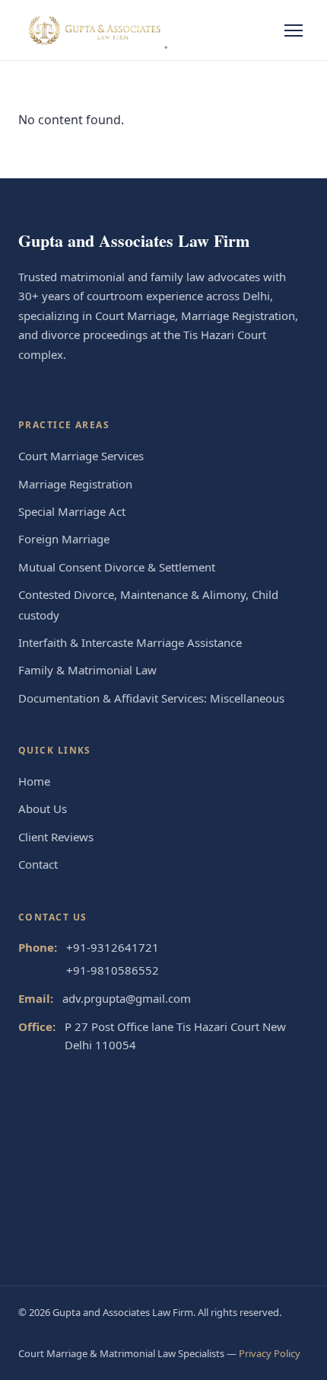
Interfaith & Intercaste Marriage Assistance (130, 642)
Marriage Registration (75, 483)
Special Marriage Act (71, 511)
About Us (42, 808)
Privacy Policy (269, 1353)
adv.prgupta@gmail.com (126, 998)
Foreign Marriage (64, 538)
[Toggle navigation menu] (293, 30)
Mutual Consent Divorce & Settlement (116, 567)
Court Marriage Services (81, 455)
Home (34, 781)
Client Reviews (56, 836)
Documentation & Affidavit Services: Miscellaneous (151, 698)
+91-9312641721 (112, 947)
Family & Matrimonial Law (87, 669)
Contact (38, 864)
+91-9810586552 (112, 970)
